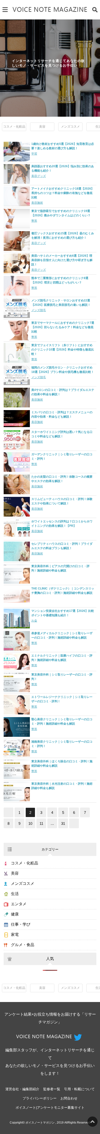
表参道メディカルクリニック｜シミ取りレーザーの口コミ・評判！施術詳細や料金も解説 (61, 635)
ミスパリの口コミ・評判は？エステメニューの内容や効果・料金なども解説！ (61, 414)
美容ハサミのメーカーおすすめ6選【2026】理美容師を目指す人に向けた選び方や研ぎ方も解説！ (61, 260)
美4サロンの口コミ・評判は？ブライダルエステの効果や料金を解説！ (62, 392)
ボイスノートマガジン (40, 1122)
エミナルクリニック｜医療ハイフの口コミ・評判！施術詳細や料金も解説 (61, 658)
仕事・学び (20, 924)
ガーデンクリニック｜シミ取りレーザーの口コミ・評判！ (61, 456)
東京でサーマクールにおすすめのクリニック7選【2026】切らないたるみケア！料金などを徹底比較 (62, 327)
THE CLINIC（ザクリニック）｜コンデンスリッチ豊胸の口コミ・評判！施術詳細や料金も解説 (62, 591)
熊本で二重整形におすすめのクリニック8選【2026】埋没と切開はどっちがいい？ (59, 280)
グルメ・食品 (22, 945)
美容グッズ (38, 176)
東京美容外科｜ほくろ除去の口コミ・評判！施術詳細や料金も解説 (61, 763)
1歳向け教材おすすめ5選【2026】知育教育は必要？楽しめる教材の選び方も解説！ (62, 146)
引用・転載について (79, 1089)
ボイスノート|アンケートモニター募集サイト (50, 1107)
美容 (42, 126)
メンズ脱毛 (38, 310)
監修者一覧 (51, 1089)
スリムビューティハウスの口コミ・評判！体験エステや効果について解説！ (61, 501)
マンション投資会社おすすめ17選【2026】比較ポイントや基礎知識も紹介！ (62, 613)
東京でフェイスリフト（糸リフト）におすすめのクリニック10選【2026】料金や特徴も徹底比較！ (62, 349)
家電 (15, 934)
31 (63, 823)
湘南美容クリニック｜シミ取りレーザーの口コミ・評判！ (61, 744)
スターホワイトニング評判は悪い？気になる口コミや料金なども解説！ (61, 434)
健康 (15, 914)
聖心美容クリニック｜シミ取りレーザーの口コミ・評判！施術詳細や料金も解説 (61, 721)
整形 (34, 220)
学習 (34, 153)
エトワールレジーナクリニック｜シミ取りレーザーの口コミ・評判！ (61, 699)
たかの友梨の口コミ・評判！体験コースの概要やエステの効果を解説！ (61, 479)
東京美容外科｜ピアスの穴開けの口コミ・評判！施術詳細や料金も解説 (60, 568)
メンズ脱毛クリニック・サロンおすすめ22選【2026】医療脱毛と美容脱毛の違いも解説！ (61, 303)
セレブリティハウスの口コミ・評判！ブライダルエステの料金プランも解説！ (61, 546)
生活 (15, 894)
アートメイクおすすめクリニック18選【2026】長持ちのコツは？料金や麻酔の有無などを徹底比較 (62, 193)
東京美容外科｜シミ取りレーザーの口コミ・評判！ (61, 677)
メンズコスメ (70, 126)
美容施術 (37, 202)
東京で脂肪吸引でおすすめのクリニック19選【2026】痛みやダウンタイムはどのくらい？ (61, 213)
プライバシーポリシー (40, 1098)
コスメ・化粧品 (14, 126)
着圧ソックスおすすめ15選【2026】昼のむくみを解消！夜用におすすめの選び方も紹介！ (62, 235)
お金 (34, 620)
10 (30, 823)
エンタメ (18, 904)
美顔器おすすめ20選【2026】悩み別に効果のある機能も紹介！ (62, 168)
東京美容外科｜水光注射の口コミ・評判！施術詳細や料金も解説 (61, 786)
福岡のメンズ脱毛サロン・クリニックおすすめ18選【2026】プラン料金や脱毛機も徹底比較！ (62, 370)
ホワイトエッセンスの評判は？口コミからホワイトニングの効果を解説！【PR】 (61, 523)
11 (41, 823)
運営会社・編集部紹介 (22, 1089)
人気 (50, 959)
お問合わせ (68, 1098)
